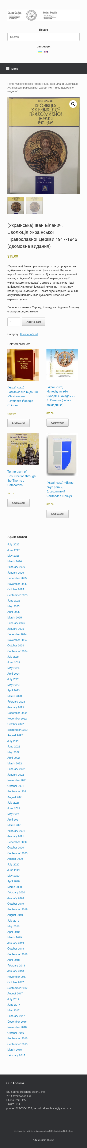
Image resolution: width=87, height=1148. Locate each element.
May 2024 (13, 668)
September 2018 (17, 954)
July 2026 (13, 544)
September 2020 (17, 853)
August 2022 (15, 735)
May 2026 (13, 555)
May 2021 (13, 814)
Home (10, 83)
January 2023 (15, 707)
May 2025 (13, 606)
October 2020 (15, 847)
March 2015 (14, 1049)
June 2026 (13, 550)
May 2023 (13, 685)
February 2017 (16, 1016)
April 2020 (13, 881)
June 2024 (13, 662)
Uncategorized (24, 83)
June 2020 (13, 870)
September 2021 (17, 791)
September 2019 (17, 909)
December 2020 (17, 842)
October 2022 (15, 724)
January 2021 (15, 836)
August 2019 (15, 915)
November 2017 (17, 977)
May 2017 (13, 1010)
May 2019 (13, 926)
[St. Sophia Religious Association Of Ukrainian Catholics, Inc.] (43, 15)
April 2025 (13, 612)
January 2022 (15, 774)
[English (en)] (46, 52)
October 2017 (15, 982)
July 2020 (13, 864)
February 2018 (16, 965)
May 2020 (13, 875)
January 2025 (15, 629)
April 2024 (13, 673)
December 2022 (17, 713)
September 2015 (17, 1044)
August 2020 (15, 859)
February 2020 (16, 892)
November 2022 (17, 718)
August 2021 (15, 797)
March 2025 (14, 617)
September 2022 (17, 730)
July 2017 (13, 999)
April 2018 (13, 960)
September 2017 (17, 988)
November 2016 (17, 1027)
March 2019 (14, 937)
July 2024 (13, 656)
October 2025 (15, 589)
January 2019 (15, 943)
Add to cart (33, 322)
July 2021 (13, 802)
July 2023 (13, 679)
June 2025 (13, 600)
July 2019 (13, 920)
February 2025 (16, 623)
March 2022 (14, 763)
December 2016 (17, 1021)
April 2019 (13, 932)
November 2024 (17, 640)
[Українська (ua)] (40, 52)
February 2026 (16, 567)
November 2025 (17, 584)
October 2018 (15, 948)
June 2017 (13, 1004)
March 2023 (14, 696)
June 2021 (13, 808)
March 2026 (14, 561)
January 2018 (15, 971)
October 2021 (15, 786)
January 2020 (15, 898)
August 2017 (15, 993)
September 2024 (17, 651)
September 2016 (17, 1038)
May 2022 (13, 752)
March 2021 (14, 825)
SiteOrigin (40, 1139)
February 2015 (16, 1055)
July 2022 (13, 741)
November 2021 (17, 780)
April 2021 (13, 819)
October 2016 (15, 1033)
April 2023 (13, 690)
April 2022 (13, 758)
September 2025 (17, 595)
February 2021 (16, 831)
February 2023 (16, 701)
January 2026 (15, 572)
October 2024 (15, 645)
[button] (73, 104)
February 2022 (16, 769)
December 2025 (17, 578)
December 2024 (17, 634)
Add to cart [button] (18, 423)
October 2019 (15, 903)
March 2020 (14, 887)
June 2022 (13, 746)
